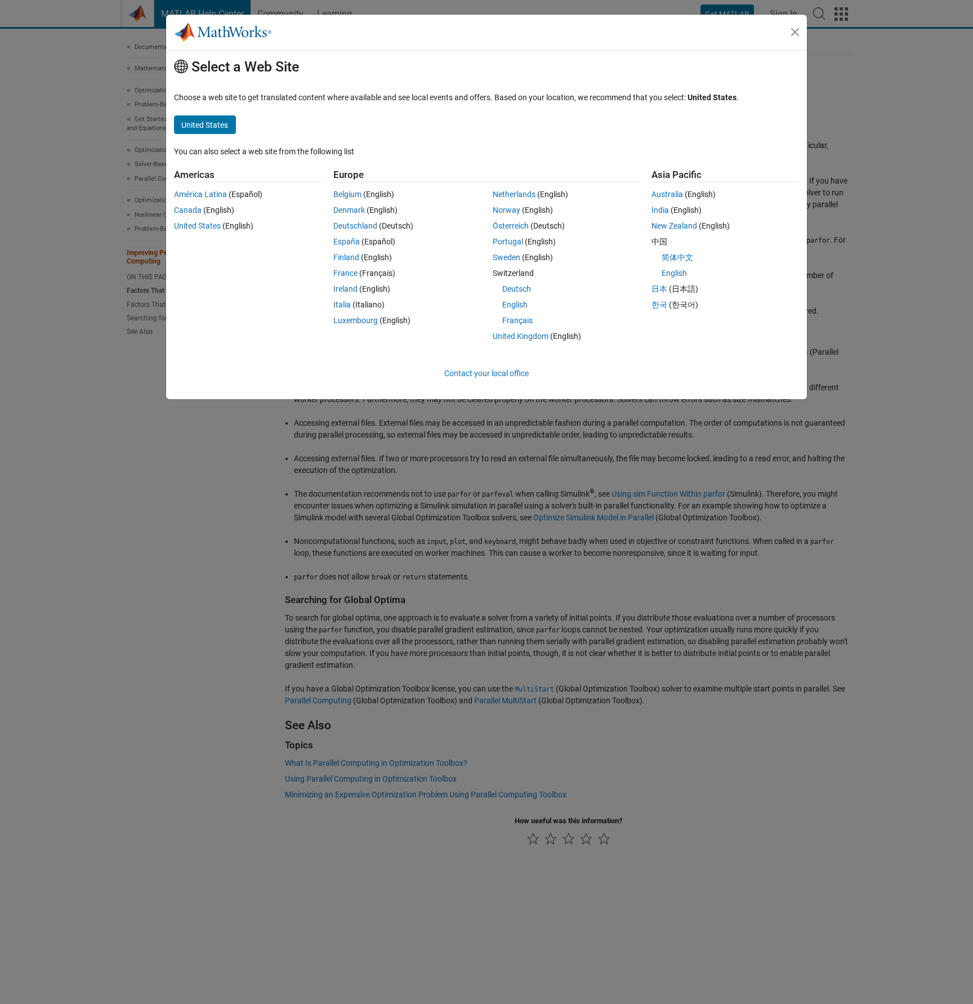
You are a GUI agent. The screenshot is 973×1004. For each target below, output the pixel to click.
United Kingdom (520, 336)
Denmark (349, 210)
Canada (188, 210)
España (346, 241)
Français (517, 320)
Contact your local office (486, 373)
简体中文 (677, 257)
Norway (506, 210)
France (345, 273)
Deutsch (516, 288)
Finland (346, 257)
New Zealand (674, 225)
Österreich (511, 225)
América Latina (200, 194)
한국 (659, 304)
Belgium (347, 194)
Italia (342, 304)
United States (197, 225)
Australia (667, 194)
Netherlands (514, 194)
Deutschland (355, 225)
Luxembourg (355, 320)
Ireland (345, 288)
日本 (659, 288)
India (660, 210)
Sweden (506, 257)
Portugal (508, 241)
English (515, 304)
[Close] (795, 32)
